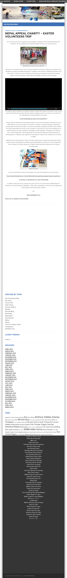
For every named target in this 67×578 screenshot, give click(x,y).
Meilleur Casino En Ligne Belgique (33, 496)
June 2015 (8, 365)
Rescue (7, 322)
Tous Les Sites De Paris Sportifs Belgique (33, 492)
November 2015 (10, 359)
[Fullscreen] (60, 108)
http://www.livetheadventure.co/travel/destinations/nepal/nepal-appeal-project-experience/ (33, 176)
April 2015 (9, 369)
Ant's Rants (8, 300)
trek (17, 434)
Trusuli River (22, 434)
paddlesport (39, 427)
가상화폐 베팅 (33, 500)
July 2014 (8, 383)
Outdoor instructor (32, 427)
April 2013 (9, 405)
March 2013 (9, 407)
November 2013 (10, 399)
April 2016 (9, 349)
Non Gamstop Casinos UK (33, 454)
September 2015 (11, 361)
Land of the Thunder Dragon (36, 424)
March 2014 (9, 391)
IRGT (51, 422)
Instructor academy (21, 422)
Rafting (7, 320)
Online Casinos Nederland (33, 458)
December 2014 (10, 377)
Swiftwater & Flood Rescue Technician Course (34, 432)
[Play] (6, 108)
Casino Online (33, 468)
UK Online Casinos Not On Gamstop (33, 444)
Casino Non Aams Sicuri (33, 488)
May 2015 (8, 367)
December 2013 (10, 397)
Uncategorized (9, 326)
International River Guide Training (37, 422)
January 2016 (10, 355)
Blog (27, 419)
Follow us (7, 339)
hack (56, 420)
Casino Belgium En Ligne (33, 494)
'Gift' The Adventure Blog (12, 298)
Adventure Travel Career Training (14, 417)
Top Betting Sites (15, 4)
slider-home (36, 429)
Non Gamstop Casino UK (33, 466)
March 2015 (9, 371)
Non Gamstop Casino (33, 448)
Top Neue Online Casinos (28, 4)
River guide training (11, 429)
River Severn (20, 429)
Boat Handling (32, 420)
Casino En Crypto (33, 490)
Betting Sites (33, 480)
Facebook (36, 19)
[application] (33, 94)
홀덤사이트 (33, 440)
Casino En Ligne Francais (33, 514)
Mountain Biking (9, 311)
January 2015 (10, 375)
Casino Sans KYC (5, 4)
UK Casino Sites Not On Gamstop (33, 470)
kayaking (22, 424)
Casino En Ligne (33, 504)
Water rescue (29, 434)
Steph (56, 429)
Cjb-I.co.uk (31, 575)
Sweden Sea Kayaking (16, 432)
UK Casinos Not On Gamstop (33, 462)
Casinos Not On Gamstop (58, 1)
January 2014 (10, 395)
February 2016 (10, 353)
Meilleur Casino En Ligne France (34, 474)
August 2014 (9, 381)
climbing (38, 420)
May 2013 (8, 403)
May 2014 (8, 387)
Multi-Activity (8, 313)
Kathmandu (15, 424)
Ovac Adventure (9, 318)
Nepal (16, 426)
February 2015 (10, 373)
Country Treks (9, 303)
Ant (25, 416)
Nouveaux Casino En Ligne (33, 512)
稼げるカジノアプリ (33, 498)
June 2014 (8, 385)
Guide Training (9, 305)
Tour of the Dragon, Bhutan (13, 324)
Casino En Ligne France (33, 476)
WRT (52, 434)
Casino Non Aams (33, 442)
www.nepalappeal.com (33, 195)
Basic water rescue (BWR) (11, 420)
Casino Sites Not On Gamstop (33, 460)
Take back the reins (50, 432)
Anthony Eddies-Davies (47, 417)
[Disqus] (33, 226)
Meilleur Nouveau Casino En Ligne (33, 502)
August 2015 (9, 363)
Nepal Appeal (9, 316)
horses (15, 422)
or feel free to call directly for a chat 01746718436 (33, 180)
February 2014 (10, 393)
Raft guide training (49, 427)
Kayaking (7, 309)
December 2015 (10, 357)
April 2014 (9, 389)
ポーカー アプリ (33, 518)
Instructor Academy (10, 307)
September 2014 (11, 379)
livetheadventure (22, 30)
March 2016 (9, 351)
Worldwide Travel (10, 329)
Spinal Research (47, 429)
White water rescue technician (42, 434)
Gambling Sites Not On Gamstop (34, 450)
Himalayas (9, 422)
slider (27, 429)
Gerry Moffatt (51, 420)
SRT (54, 429)
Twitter (31, 19)
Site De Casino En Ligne (33, 506)
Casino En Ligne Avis (33, 508)
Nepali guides (23, 427)
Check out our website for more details (16, 199)
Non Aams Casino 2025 (33, 446)
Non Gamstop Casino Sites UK (33, 452)
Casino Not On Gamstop (33, 438)
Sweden (7, 432)
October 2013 (10, 401)
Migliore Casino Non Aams (33, 486)
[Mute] (58, 108)
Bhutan (21, 419)
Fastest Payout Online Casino (33, 456)
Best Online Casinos (33, 472)
